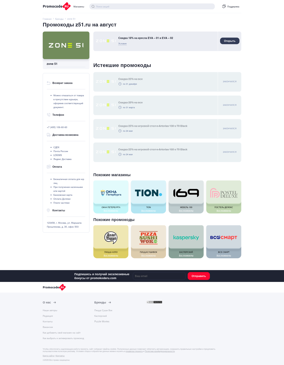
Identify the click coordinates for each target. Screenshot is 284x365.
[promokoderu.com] (55, 6)
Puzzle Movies (101, 321)
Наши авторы (50, 310)
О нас (47, 302)
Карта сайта (48, 355)
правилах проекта (134, 351)
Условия (122, 43)
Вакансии (48, 327)
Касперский (100, 315)
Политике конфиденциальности (160, 351)
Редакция (48, 315)
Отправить (199, 276)
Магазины (78, 6)
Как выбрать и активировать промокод (63, 338)
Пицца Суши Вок (103, 310)
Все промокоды (111, 210)
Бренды (100, 302)
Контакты (48, 321)
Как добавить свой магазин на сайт (62, 332)
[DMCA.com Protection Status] (154, 303)
